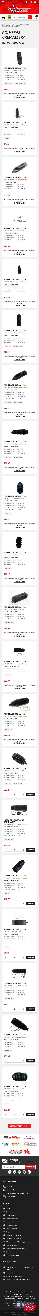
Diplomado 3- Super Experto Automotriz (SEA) (19, 1268)
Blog (7, 1232)
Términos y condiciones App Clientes (18, 1242)
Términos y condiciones (14, 1235)
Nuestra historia (11, 1225)
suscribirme (30, 1167)
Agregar (30, 794)
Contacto (9, 1212)
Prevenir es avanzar (12, 1255)
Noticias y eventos (12, 1222)
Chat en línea (19, 97)
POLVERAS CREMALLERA (11, 26)
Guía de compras (11, 1245)
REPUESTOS (12, 24)
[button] (12, 2)
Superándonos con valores (15, 1273)
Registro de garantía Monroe (15, 1248)
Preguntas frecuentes (13, 1238)
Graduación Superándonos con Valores (19, 1279)
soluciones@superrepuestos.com (18, 1193)
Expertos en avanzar (13, 1252)
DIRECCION (23, 24)
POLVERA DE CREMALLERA (15, 68)
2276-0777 (10, 1187)
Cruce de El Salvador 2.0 (14, 1276)
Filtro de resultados (13, 43)
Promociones (10, 1215)
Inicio (4, 24)
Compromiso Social (12, 1218)
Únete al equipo (11, 1228)
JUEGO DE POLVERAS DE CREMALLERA (14, 821)
